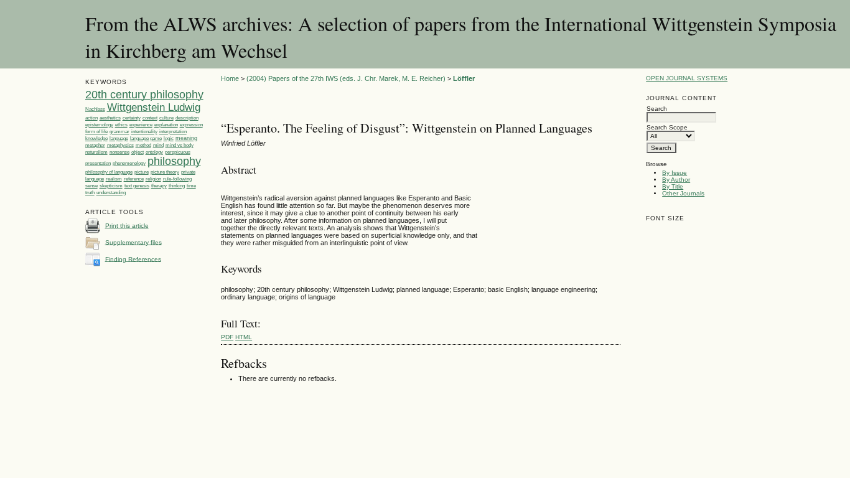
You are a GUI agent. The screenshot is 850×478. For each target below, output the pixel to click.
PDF (227, 337)
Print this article (127, 225)
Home (230, 78)
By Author (676, 179)
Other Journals (683, 193)
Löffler (464, 78)
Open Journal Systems (686, 78)
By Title (672, 186)
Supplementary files (133, 241)
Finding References (133, 258)
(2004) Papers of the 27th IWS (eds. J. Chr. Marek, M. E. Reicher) (346, 78)
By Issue (674, 172)
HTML (243, 337)
